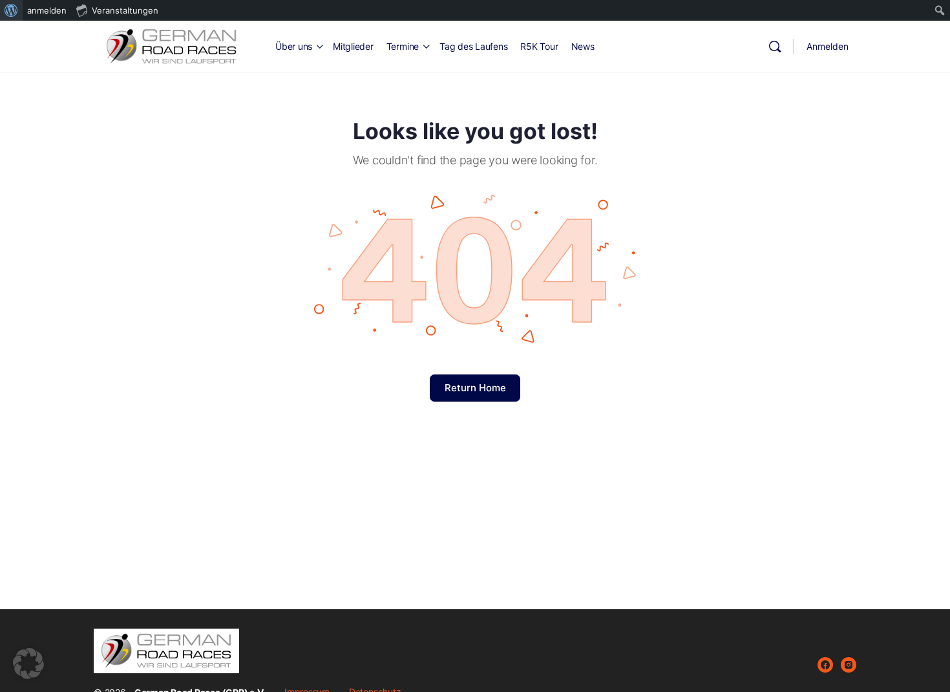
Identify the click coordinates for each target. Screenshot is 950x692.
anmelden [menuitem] (47, 10)
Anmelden (828, 46)
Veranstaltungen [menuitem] (125, 10)
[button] (28, 663)
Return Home (475, 388)
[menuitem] (11, 10)
